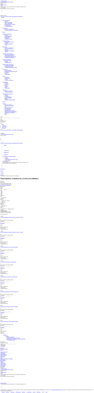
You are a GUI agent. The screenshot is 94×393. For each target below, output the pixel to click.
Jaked (1, 357)
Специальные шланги (11, 339)
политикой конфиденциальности (57, 389)
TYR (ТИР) (2, 366)
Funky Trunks (2, 355)
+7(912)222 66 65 (3, 0)
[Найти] (1, 123)
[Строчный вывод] (1, 213)
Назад (6, 157)
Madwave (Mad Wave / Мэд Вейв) (6, 358)
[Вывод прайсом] (2, 213)
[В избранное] (1, 224)
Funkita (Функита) (3, 354)
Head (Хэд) (2, 356)
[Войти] (0, 137)
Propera (1, 361)
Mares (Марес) (3, 360)
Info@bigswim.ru (3, 4)
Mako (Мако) (2, 359)
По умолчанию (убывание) (5, 185)
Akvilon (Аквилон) (3, 351)
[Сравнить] (1, 226)
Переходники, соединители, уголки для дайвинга (16, 338)
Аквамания (2, 352)
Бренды (1, 349)
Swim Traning (2, 365)
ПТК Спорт (2, 362)
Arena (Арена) (3, 353)
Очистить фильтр (8, 212)
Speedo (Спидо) (3, 363)
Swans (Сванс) (3, 364)
